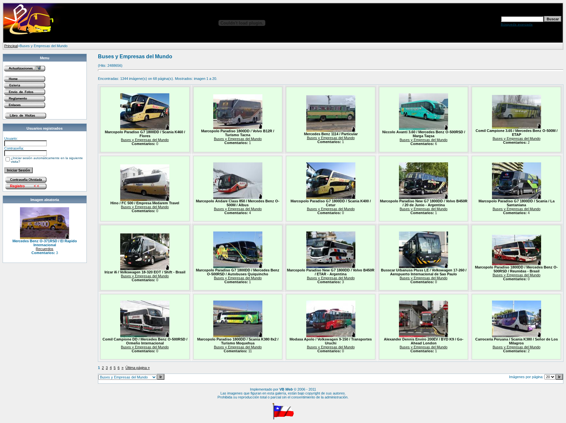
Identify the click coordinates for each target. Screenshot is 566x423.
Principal (11, 46)
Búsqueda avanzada (517, 24)
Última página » (137, 368)
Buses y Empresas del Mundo (145, 140)
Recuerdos (44, 249)
